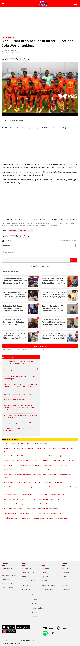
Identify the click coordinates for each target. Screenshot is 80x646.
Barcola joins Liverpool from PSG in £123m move (20, 424)
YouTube (65, 568)
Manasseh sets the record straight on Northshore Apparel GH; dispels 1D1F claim (36, 465)
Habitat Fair (36, 604)
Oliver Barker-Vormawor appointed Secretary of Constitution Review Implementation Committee (37, 476)
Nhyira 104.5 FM (28, 589)
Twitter (64, 577)
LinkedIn (65, 585)
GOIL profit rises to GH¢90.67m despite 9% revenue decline (19, 430)
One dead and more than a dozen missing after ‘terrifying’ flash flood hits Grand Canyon (20, 386)
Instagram (66, 581)
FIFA (30, 230)
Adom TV (45, 573)
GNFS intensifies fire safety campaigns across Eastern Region (19, 379)
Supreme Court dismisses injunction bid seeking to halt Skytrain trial (31, 499)
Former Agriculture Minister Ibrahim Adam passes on (25, 443)
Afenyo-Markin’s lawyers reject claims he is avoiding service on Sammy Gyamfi (35, 482)
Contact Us (6, 579)
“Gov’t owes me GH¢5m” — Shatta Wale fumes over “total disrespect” (31, 509)
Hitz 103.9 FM (27, 577)
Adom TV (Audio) (48, 585)
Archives (35, 616)
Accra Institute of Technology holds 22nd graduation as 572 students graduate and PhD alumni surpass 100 (19, 408)
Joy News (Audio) (48, 589)
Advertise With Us (9, 575)
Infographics (67, 589)
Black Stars (12, 230)
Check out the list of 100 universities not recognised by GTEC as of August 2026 (36, 456)
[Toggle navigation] (76, 4)
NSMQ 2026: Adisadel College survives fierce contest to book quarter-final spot (35, 470)
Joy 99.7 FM (26, 568)
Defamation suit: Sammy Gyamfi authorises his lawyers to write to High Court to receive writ (39, 449)
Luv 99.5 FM (26, 585)
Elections (35, 620)
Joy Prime (46, 577)
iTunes (64, 628)
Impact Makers (38, 608)
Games (34, 600)
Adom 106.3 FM (28, 573)
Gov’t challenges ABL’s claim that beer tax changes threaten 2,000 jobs (18, 363)
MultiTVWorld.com (49, 581)
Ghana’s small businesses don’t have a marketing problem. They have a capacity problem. (20, 371)
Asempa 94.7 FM (28, 581)
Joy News (45, 568)
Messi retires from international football (17, 401)
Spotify (51, 633)
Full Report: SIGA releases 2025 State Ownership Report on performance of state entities (20, 394)
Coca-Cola (22, 230)
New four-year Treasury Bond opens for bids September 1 (27, 504)
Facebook (65, 573)
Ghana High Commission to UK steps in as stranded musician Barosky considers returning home (40, 488)
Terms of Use (7, 583)
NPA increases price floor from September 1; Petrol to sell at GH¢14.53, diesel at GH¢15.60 (40, 460)
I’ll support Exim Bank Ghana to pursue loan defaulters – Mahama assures (34, 495)
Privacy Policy (7, 588)
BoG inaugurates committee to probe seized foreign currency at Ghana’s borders (36, 518)
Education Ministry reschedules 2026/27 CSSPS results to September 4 (32, 513)
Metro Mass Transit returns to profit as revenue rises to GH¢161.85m (20, 417)
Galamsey (35, 612)
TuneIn (50, 628)
